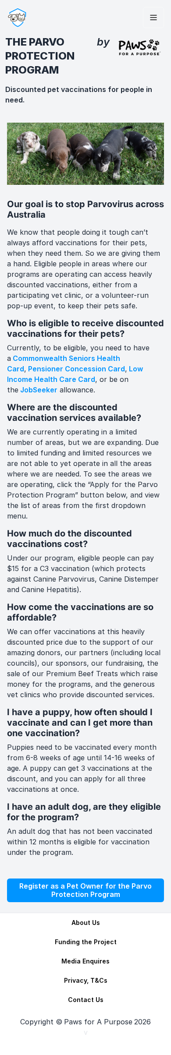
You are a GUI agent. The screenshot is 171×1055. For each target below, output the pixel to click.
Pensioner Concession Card (76, 368)
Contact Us (85, 999)
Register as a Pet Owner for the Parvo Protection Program (85, 890)
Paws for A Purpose (98, 1021)
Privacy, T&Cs (85, 980)
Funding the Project (86, 942)
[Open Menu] (153, 17)
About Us (85, 922)
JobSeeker (38, 389)
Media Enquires (85, 961)
